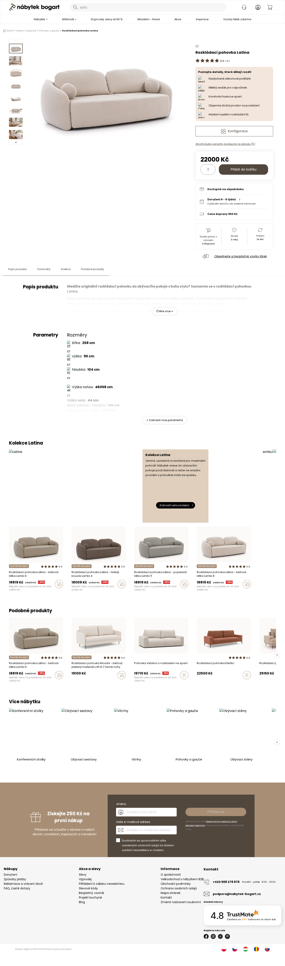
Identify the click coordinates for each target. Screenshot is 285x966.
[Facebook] (206, 936)
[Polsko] (224, 949)
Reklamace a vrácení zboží (23, 884)
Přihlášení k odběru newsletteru (101, 884)
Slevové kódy (88, 888)
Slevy (82, 875)
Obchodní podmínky (176, 884)
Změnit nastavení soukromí (181, 902)
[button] (234, 201)
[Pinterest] (227, 936)
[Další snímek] (277, 655)
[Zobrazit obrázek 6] (16, 110)
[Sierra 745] (26, 593)
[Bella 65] (135, 684)
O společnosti (171, 875)
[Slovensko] (267, 949)
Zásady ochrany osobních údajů (221, 821)
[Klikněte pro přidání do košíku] (59, 584)
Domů (10, 30)
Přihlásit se (215, 811)
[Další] (16, 142)
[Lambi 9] (10, 593)
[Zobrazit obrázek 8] (16, 134)
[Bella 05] (143, 684)
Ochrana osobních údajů (179, 888)
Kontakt (166, 897)
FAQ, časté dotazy (17, 888)
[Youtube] (220, 936)
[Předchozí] (16, 41)
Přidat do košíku (243, 169)
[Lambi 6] (14, 593)
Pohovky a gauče (49, 30)
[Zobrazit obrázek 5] (16, 97)
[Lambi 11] (18, 593)
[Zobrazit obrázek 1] (16, 48)
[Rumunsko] (256, 949)
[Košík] (269, 7)
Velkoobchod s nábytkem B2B (182, 879)
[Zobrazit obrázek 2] (16, 60)
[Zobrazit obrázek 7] (16, 122)
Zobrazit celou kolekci (174, 505)
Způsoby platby (15, 879)
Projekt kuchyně (90, 897)
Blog (82, 902)
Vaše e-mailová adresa (133, 822)
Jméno (121, 804)
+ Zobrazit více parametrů (164, 420)
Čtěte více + (164, 311)
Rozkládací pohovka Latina (80, 30)
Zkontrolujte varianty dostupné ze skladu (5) (225, 144)
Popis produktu (17, 269)
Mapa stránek (170, 893)
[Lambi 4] (22, 593)
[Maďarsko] (245, 949)
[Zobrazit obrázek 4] (16, 85)
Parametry (43, 269)
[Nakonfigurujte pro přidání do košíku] (184, 675)
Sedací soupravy (26, 30)
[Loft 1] (73, 684)
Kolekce (66, 269)
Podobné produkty (92, 269)
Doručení (10, 875)
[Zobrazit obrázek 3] (16, 73)
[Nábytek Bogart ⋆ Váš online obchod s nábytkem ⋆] (34, 7)
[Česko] (234, 949)
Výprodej (85, 879)
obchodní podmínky (195, 825)
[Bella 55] (139, 684)
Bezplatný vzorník (91, 893)
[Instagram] (213, 936)
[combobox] (148, 7)
